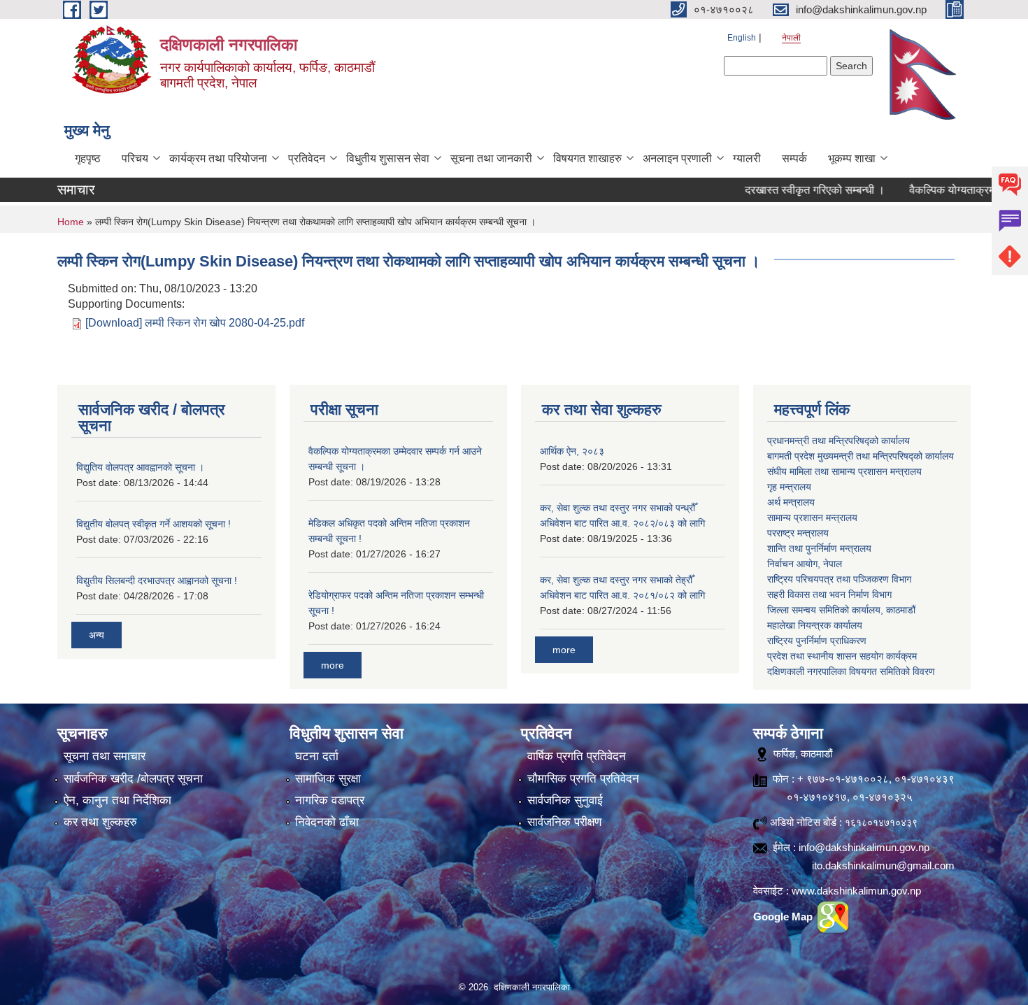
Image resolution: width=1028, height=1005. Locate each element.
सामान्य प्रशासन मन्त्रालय (812, 517)
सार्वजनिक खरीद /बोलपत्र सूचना (133, 778)
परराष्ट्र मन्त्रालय (798, 533)
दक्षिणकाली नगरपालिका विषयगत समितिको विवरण (851, 671)
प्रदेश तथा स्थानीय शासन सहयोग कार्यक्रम (842, 656)
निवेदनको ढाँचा (327, 822)
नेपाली (791, 38)
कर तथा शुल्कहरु (100, 822)
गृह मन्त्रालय (789, 486)
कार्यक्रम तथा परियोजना (218, 158)
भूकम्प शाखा (852, 158)
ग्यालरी (747, 158)
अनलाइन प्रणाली (677, 158)
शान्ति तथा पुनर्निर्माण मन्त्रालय (819, 548)
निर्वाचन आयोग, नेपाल (804, 563)
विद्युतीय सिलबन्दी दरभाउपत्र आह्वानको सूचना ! (156, 580)
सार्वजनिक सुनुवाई (565, 800)
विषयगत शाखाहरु (587, 158)
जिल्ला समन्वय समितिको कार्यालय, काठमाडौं (841, 609)
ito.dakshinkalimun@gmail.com (883, 865)
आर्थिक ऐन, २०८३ (572, 451)
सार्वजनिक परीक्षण (564, 822)
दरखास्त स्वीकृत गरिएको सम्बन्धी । (791, 190)
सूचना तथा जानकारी (491, 158)
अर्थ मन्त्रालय (791, 502)
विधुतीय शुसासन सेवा (387, 158)
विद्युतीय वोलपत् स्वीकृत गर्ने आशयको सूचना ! (153, 523)
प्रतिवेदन (306, 158)
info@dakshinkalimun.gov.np (864, 847)
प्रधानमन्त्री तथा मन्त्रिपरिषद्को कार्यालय (838, 440)
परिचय (135, 158)
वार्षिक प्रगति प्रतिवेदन (576, 756)
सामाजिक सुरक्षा (328, 778)
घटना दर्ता (316, 756)
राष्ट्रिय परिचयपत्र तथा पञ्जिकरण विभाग (839, 579)
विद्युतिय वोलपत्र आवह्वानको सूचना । (140, 467)
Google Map (784, 916)
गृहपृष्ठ (88, 158)
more (332, 665)
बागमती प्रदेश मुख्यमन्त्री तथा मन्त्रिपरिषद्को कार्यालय (860, 456)
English (741, 38)
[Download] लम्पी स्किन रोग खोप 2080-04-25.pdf (194, 323)
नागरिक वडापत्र (329, 800)
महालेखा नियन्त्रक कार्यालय (814, 625)
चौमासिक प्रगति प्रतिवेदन (583, 778)
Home (70, 221)
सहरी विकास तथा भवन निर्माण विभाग (829, 594)
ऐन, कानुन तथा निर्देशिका (117, 800)
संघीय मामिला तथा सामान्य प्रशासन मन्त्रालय (844, 471)
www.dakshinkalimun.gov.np (856, 891)
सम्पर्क (794, 158)
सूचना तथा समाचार (104, 756)
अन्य (96, 635)
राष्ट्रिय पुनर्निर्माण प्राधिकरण (816, 640)
